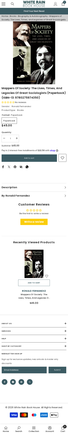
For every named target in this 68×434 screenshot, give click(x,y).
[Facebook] (3, 166)
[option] (34, 11)
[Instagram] (13, 382)
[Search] (12, 4)
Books (13, 16)
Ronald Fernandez (21, 106)
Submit (57, 370)
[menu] (3, 4)
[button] (8, 102)
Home (5, 16)
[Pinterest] (15, 166)
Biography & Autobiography (33, 16)
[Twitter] (9, 166)
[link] (62, 158)
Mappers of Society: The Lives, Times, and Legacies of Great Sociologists (34, 296)
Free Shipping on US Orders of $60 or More (34, 11)
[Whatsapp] (27, 166)
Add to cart (29, 158)
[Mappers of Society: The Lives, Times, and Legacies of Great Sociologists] (34, 264)
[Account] (55, 4)
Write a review (34, 222)
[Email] (21, 166)
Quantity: (7, 132)
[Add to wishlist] (46, 276)
